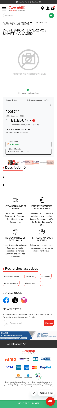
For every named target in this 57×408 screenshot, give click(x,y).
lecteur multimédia (11, 283)
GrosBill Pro (22, 2)
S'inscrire (49, 323)
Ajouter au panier (28, 403)
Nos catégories (14, 344)
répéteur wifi (30, 283)
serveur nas (30, 276)
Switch (14, 22)
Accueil (6, 22)
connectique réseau (11, 276)
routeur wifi (46, 276)
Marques (44, 386)
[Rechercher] (51, 15)
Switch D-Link (26, 22)
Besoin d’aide (37, 2)
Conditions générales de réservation (17, 382)
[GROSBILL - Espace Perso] (48, 8)
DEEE (22, 116)
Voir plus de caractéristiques (17, 132)
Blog (51, 386)
